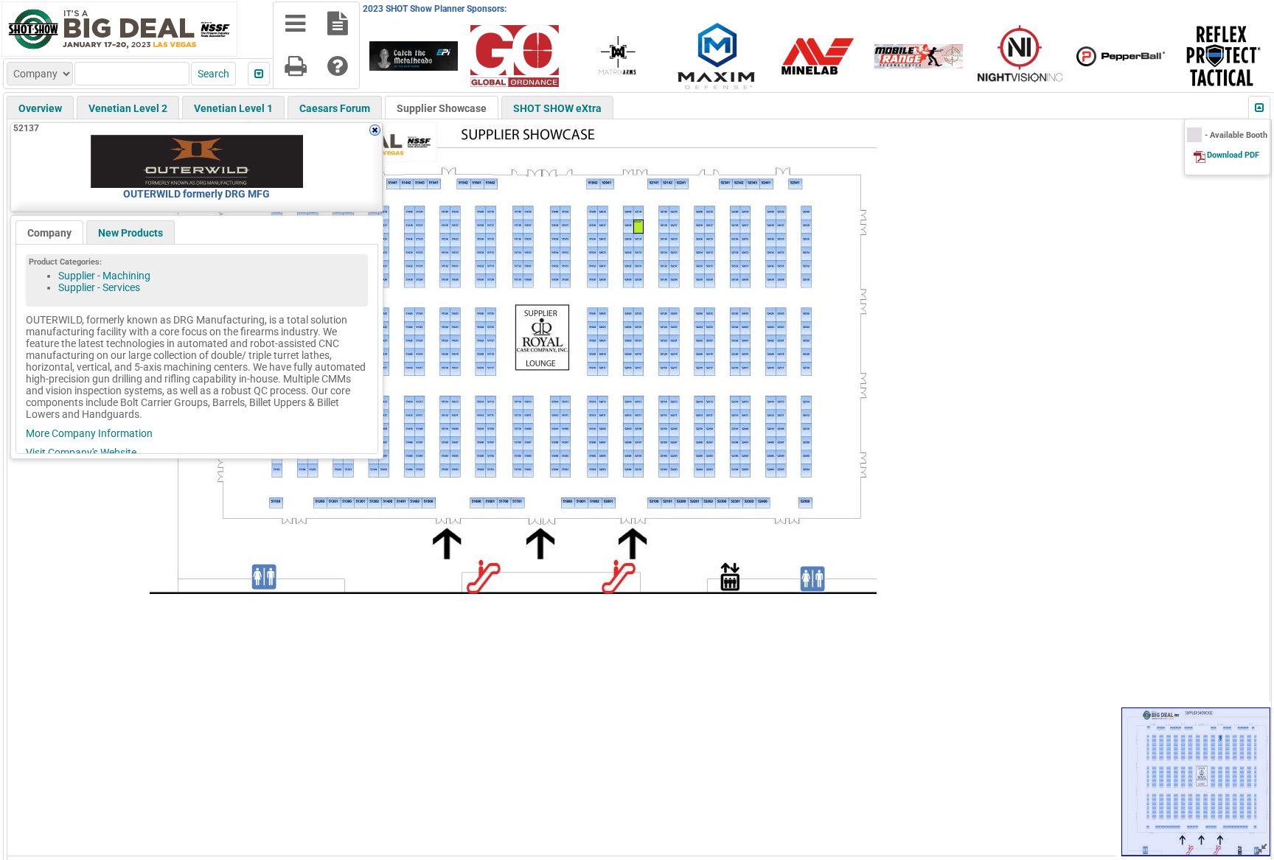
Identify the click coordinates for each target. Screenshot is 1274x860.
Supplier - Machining (104, 276)
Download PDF (1233, 155)
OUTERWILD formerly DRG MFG (196, 194)
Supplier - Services (99, 287)
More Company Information (89, 433)
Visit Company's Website (81, 452)
